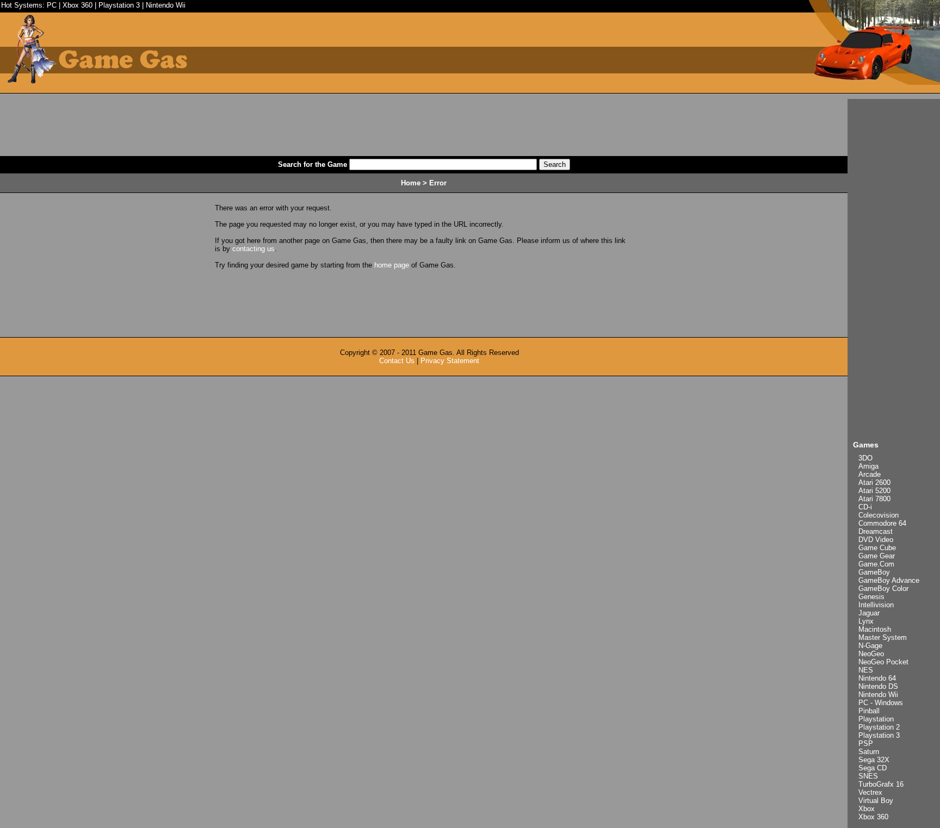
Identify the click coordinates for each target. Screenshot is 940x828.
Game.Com (876, 564)
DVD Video (875, 540)
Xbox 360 (77, 5)
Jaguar (869, 613)
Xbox (866, 809)
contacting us (253, 249)
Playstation (876, 719)
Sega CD (872, 768)
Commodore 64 (882, 523)
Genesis (871, 597)
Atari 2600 (874, 482)
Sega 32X (873, 760)
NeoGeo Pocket (883, 662)
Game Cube (877, 548)
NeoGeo (871, 654)
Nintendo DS (878, 686)
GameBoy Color (883, 588)
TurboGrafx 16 (881, 784)
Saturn (868, 752)
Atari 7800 (874, 499)
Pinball (869, 711)
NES (865, 670)
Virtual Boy (875, 800)
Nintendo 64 (877, 678)
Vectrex (870, 792)
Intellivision (876, 605)
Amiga (868, 466)
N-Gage (870, 646)
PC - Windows (880, 703)
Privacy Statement (449, 361)
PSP (865, 743)
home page (391, 265)
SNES (868, 776)
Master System (882, 637)
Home (410, 183)
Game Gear (876, 556)
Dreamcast (875, 531)
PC (52, 5)
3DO (865, 458)
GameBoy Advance (888, 580)
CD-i (865, 507)
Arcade (869, 474)
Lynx (866, 621)
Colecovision (878, 515)
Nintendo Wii (165, 5)
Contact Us (397, 361)
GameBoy (874, 572)
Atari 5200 (874, 491)
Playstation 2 (879, 727)
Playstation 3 (119, 5)
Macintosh (874, 629)
